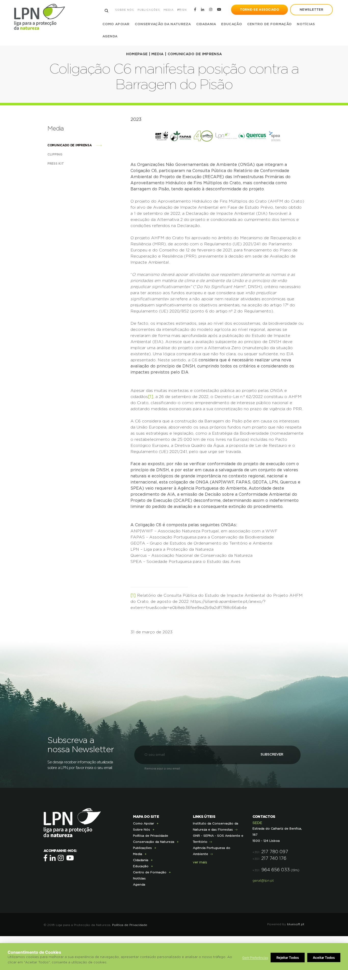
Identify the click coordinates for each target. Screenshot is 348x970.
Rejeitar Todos (287, 957)
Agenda (110, 36)
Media (169, 10)
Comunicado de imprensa (195, 54)
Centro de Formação (269, 24)
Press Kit (56, 163)
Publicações (149, 10)
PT (179, 10)
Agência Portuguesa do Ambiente (211, 850)
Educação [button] (231, 24)
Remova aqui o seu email (162, 768)
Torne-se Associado (259, 9)
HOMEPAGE (137, 54)
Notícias (306, 24)
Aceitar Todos (324, 957)
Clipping (55, 154)
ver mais (200, 862)
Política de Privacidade (150, 835)
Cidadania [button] (206, 24)
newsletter (311, 9)
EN (184, 10)
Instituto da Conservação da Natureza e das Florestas (215, 826)
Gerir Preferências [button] (255, 958)
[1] (150, 397)
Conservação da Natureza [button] (163, 24)
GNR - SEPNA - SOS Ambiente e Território (218, 838)
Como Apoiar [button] (116, 24)
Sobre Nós (124, 10)
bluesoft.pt (295, 924)
